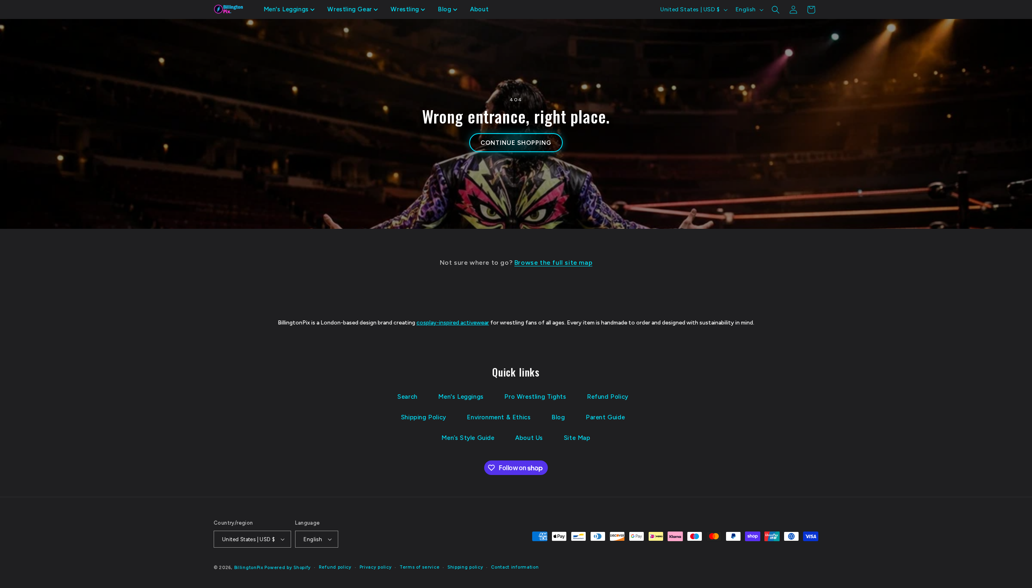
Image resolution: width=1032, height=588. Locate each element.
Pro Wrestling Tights (535, 396)
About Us (529, 438)
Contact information (515, 567)
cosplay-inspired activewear (452, 322)
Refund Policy (607, 396)
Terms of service (419, 567)
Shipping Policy (423, 417)
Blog (558, 417)
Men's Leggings (460, 396)
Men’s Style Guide (467, 438)
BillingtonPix (248, 567)
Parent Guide (605, 417)
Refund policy (335, 567)
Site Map (577, 438)
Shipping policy (465, 567)
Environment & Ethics (499, 417)
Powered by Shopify (287, 567)
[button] (289, 10)
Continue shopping (516, 142)
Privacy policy (376, 567)
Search (407, 396)
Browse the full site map (553, 262)
